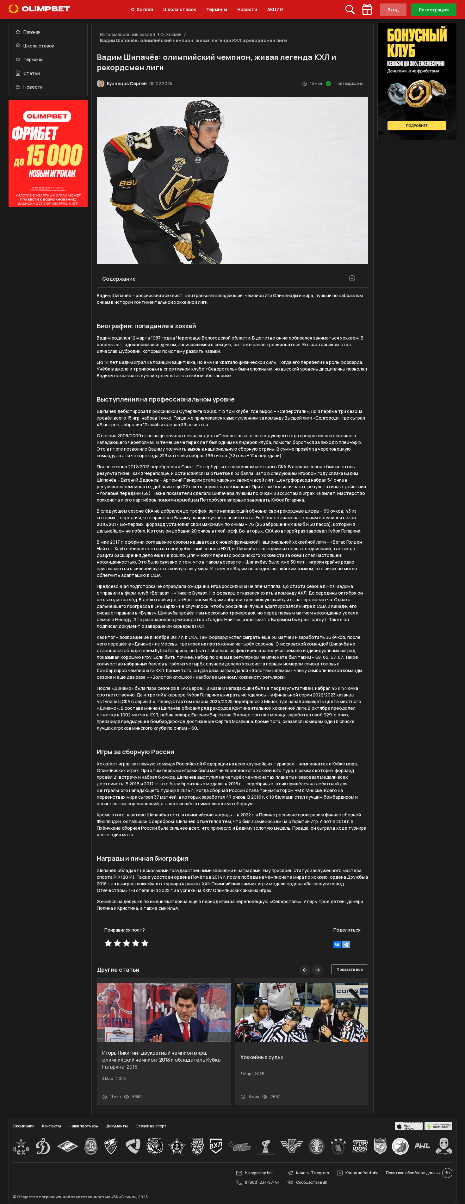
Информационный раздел (127, 34)
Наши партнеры (84, 1126)
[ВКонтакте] (337, 944)
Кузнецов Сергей (127, 83)
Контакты (51, 1126)
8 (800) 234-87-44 (262, 1182)
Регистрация (434, 10)
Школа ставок (179, 9)
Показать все (350, 969)
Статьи (31, 73)
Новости (247, 9)
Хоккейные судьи (261, 1057)
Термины (216, 9)
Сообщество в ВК (311, 1182)
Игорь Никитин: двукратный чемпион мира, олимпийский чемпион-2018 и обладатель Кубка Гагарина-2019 (161, 1059)
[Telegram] (346, 944)
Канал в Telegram (312, 1173)
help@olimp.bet (259, 1173)
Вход (393, 10)
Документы (117, 1126)
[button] (317, 969)
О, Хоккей (142, 9)
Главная (31, 32)
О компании (23, 1126)
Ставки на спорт (151, 1126)
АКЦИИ (275, 9)
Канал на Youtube (361, 1173)
